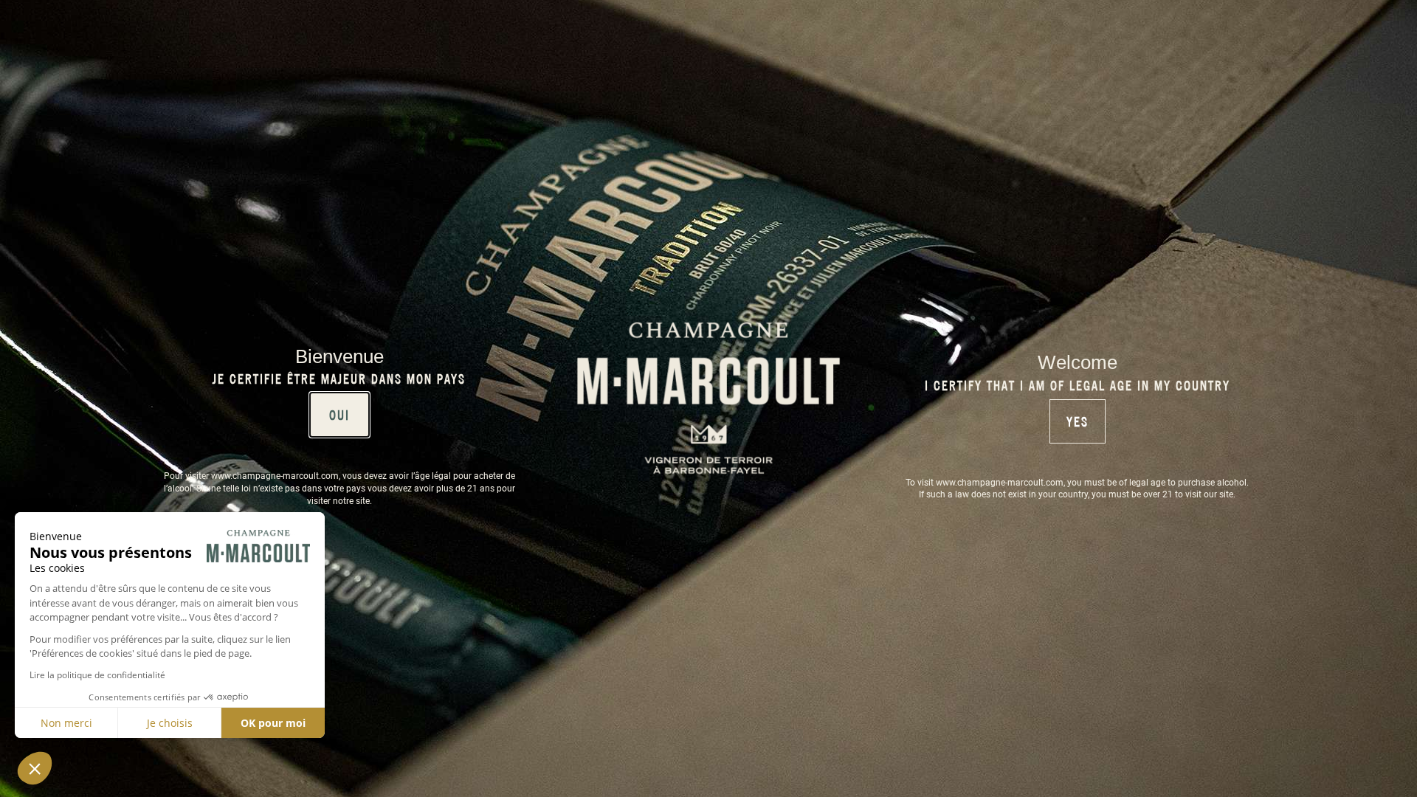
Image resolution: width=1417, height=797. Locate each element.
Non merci (66, 723)
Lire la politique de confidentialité (97, 675)
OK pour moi (273, 723)
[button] (34, 768)
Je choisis (170, 723)
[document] (708, 398)
